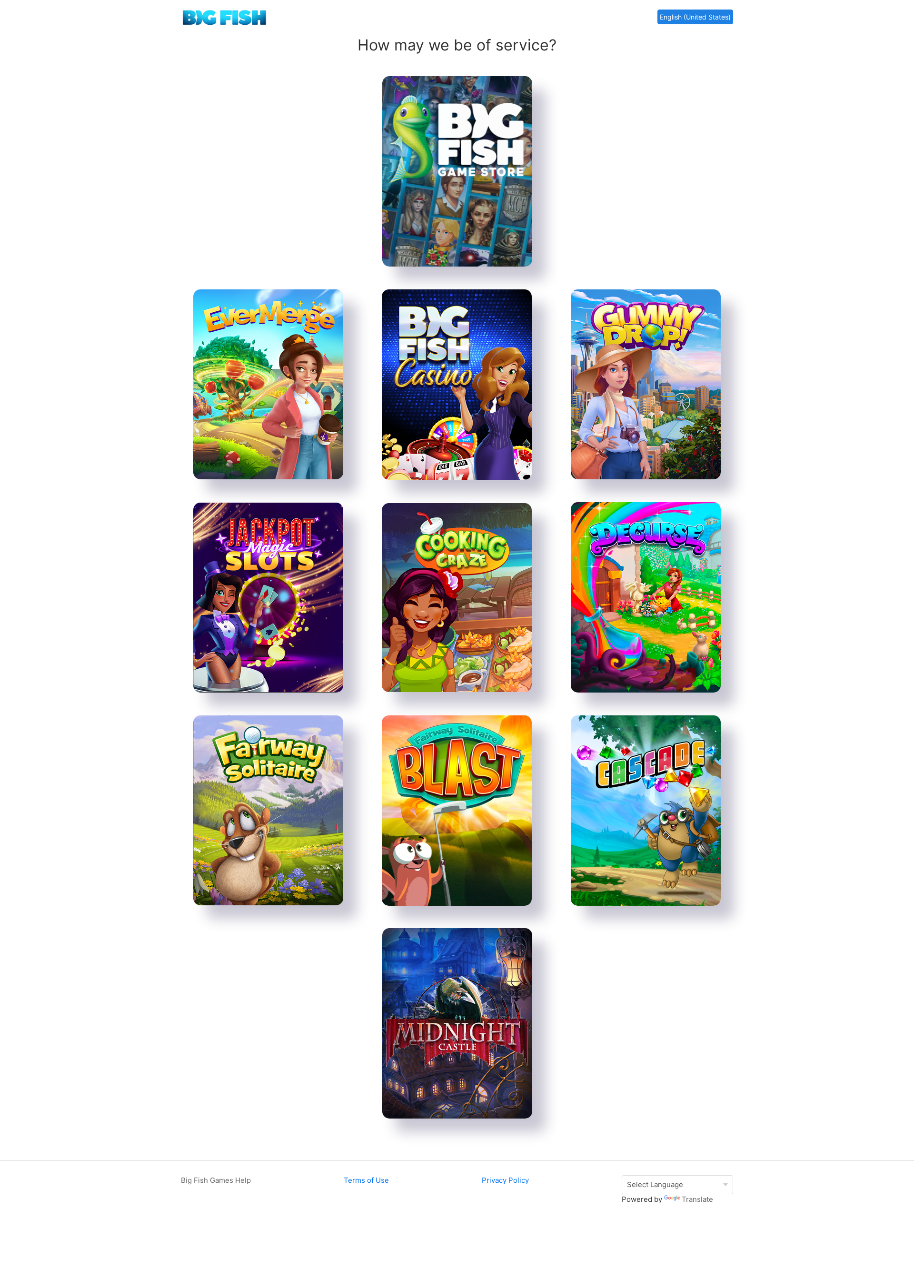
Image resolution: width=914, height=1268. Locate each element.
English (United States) (695, 17)
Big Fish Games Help (216, 1180)
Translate (697, 1199)
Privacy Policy (505, 1180)
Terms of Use (366, 1180)
